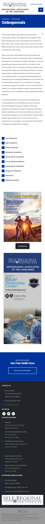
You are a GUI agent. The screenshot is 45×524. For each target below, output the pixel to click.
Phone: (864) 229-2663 (13, 401)
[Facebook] (4, 413)
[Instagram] (13, 413)
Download (22, 246)
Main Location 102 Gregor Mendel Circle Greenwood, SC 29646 (13, 394)
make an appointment (22, 371)
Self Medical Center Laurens (16, 444)
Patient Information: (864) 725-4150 (17, 491)
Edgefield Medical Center (14, 459)
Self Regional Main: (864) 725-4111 (16, 487)
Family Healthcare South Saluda (16, 468)
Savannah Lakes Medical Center (16, 434)
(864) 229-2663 (37, 4)
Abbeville (14, 425)
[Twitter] (8, 413)
